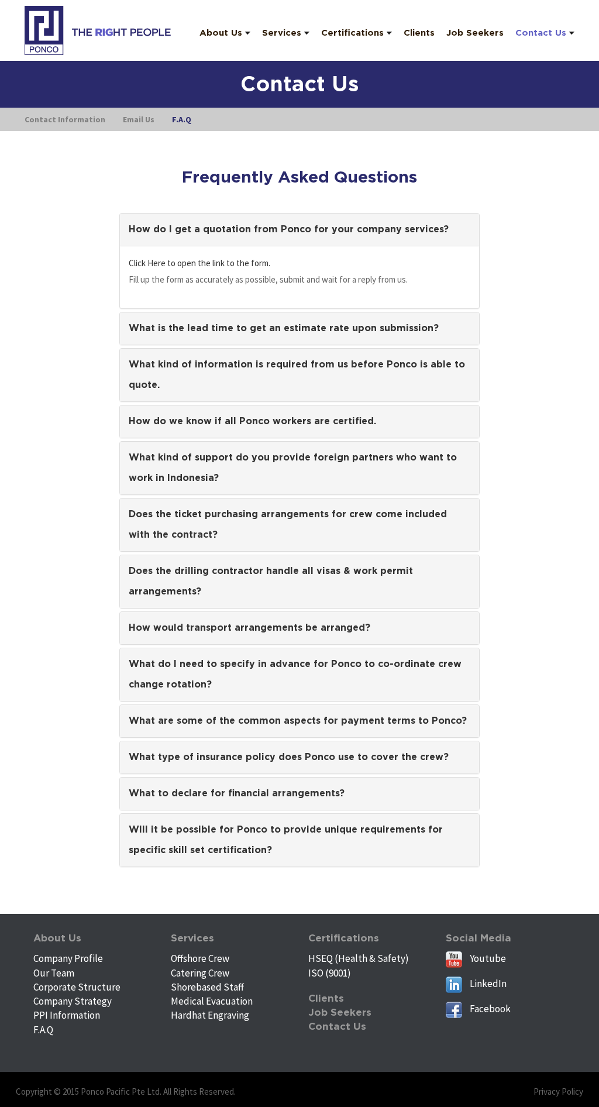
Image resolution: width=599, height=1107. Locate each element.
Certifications (343, 938)
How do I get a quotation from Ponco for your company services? (289, 229)
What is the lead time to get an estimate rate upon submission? (284, 328)
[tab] (300, 230)
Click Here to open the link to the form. (199, 263)
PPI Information (66, 1015)
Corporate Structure (77, 987)
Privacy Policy (558, 1091)
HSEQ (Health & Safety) (358, 958)
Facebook (489, 1008)
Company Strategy (72, 1001)
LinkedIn (487, 983)
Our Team (53, 973)
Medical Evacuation (212, 1001)
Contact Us (337, 1027)
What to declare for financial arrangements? (237, 793)
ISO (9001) (329, 973)
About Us (57, 938)
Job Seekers (339, 1012)
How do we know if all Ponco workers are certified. (252, 421)
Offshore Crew (200, 958)
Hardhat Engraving (210, 1015)
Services (192, 938)
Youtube (487, 958)
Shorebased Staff (207, 987)
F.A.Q (43, 1029)
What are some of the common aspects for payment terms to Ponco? (298, 721)
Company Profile (68, 958)
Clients (326, 998)
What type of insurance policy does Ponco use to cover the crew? (289, 757)
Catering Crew (200, 973)
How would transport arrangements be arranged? (249, 627)
